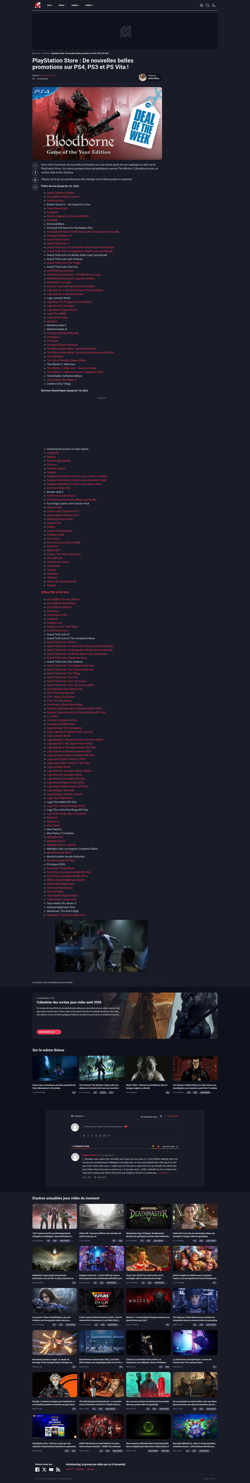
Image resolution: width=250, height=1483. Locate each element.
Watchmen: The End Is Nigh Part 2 (66, 915)
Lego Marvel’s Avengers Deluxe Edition (69, 301)
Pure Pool (52, 546)
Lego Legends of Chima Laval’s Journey (70, 731)
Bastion (51, 456)
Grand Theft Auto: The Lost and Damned (70, 669)
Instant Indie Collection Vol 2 (63, 515)
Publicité (80, 1469)
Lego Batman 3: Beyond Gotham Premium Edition (75, 290)
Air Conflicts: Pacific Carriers (63, 196)
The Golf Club (54, 558)
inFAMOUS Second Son (60, 270)
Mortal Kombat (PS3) (59, 852)
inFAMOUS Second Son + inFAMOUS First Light (74, 274)
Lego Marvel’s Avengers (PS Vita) (66, 778)
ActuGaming (37, 5)
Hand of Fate (54, 507)
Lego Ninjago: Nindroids (60, 790)
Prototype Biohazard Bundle (63, 333)
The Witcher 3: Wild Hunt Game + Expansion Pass (75, 372)
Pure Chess (53, 538)
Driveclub (52, 220)
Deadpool (52, 212)
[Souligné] (92, 1135)
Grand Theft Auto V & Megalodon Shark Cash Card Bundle (80, 251)
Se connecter (173, 1116)
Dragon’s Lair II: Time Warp (62, 626)
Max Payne (53, 825)
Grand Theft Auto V (58, 243)
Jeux (49, 5)
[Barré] (96, 1135)
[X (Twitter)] (44, 1470)
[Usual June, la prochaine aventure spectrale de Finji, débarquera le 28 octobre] (54, 1068)
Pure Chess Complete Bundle (63, 542)
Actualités (45, 53)
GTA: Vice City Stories (59, 700)
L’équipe (90, 1469)
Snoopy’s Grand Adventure (62, 344)
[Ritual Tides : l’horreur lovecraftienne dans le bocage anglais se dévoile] (148, 1068)
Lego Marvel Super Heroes (62, 309)
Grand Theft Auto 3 (58, 630)
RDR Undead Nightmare (60, 883)
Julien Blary (153, 78)
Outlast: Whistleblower (60, 530)
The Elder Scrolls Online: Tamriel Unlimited (71, 348)
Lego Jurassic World (58, 735)
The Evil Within (55, 356)
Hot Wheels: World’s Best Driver (65, 704)
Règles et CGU (209, 1479)
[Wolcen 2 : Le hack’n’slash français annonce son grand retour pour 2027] (148, 1300)
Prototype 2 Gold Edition (60, 868)
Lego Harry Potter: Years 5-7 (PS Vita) (68, 763)
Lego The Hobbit (56, 313)
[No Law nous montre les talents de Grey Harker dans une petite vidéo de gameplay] (148, 1384)
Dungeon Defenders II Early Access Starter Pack (74, 484)
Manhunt (52, 321)
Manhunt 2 (53, 821)
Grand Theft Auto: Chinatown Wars (67, 657)
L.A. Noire (52, 716)
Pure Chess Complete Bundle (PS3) (67, 876)
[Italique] (88, 1135)
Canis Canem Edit (57, 208)
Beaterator (53, 611)
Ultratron (52, 577)
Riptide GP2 (53, 550)
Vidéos (89, 5)
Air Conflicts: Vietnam (59, 607)
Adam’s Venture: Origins (60, 192)
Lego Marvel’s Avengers (61, 305)
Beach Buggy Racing (58, 460)
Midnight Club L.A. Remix (61, 844)
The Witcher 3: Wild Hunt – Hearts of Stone (71, 368)
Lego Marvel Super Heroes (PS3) (65, 782)
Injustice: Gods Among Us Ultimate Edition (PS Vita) (76, 712)
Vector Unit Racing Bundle (62, 581)
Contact (69, 1469)
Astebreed (53, 452)
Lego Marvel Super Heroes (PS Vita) (67, 786)
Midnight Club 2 (56, 840)
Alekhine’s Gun (55, 200)
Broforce (52, 464)
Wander (51, 585)
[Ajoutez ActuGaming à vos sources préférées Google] (35, 165)
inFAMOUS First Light (59, 282)
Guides (74, 5)
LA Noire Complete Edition (62, 720)
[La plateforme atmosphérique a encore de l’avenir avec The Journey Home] (195, 1342)
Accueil (37, 53)
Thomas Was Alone (58, 561)
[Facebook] (37, 1470)
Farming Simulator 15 (59, 235)
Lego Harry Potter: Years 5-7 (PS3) (66, 759)
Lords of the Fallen (57, 317)
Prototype (52, 340)
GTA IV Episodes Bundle (60, 692)
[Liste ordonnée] (100, 1135)
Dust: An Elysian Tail (58, 487)
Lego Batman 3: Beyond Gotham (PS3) (69, 751)
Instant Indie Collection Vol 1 (63, 511)
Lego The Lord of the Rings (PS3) (66, 805)
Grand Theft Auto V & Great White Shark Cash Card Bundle (80, 247)
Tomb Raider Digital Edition (62, 895)
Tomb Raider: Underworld (61, 899)
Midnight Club (55, 837)
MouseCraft (54, 522)
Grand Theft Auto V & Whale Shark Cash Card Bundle (77, 653)
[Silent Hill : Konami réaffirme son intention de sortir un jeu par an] (101, 1216)
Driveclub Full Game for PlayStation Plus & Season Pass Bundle (83, 231)
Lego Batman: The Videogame (64, 727)
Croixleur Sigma (56, 468)
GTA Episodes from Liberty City (64, 688)
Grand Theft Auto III (58, 239)
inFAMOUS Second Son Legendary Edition (71, 278)
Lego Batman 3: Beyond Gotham (65, 294)
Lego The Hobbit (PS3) (60, 798)
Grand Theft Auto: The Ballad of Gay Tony (70, 665)
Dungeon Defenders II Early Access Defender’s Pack (76, 480)
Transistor (52, 573)
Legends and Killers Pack (61, 724)
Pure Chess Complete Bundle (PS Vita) (69, 872)
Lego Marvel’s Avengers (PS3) (64, 774)
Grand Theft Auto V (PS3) (61, 642)
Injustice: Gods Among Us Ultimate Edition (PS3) (74, 708)
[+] (108, 1135)
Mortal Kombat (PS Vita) (61, 860)
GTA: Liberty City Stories (61, 696)
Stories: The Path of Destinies (64, 554)
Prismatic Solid (55, 534)
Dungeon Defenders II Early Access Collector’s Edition (77, 476)
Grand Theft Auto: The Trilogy (64, 262)
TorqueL (51, 569)
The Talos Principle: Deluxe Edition (66, 360)
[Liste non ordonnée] (104, 1135)
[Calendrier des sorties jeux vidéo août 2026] (125, 1016)
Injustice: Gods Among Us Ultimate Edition (71, 286)
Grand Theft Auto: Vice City (62, 677)
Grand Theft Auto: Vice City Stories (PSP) (70, 685)
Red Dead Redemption (60, 887)
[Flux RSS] (58, 1470)
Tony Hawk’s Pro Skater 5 (61, 379)
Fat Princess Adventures (61, 495)
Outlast (51, 526)
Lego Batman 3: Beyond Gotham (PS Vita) (71, 755)
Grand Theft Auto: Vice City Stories (67, 681)
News (61, 5)
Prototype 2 (53, 336)
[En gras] (84, 1135)
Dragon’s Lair (54, 622)
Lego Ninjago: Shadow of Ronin (65, 794)
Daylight (51, 472)
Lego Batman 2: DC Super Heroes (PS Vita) (71, 747)
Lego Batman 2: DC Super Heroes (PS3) (69, 743)
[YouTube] (51, 1470)
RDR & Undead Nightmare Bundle (66, 879)
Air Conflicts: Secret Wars (61, 603)
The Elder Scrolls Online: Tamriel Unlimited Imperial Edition (80, 352)
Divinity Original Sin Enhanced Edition (68, 216)
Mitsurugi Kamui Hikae (60, 519)
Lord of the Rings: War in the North (66, 813)
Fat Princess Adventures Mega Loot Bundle (71, 499)
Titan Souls (53, 565)
